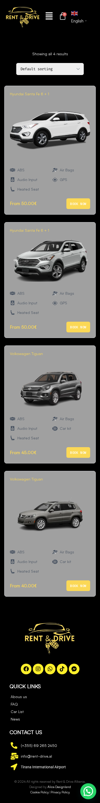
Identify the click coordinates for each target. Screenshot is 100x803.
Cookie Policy (39, 792)
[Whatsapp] (50, 669)
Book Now (78, 204)
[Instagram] (38, 669)
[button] (49, 16)
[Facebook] (26, 669)
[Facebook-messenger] (74, 669)
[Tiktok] (62, 669)
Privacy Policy (60, 792)
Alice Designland (59, 787)
